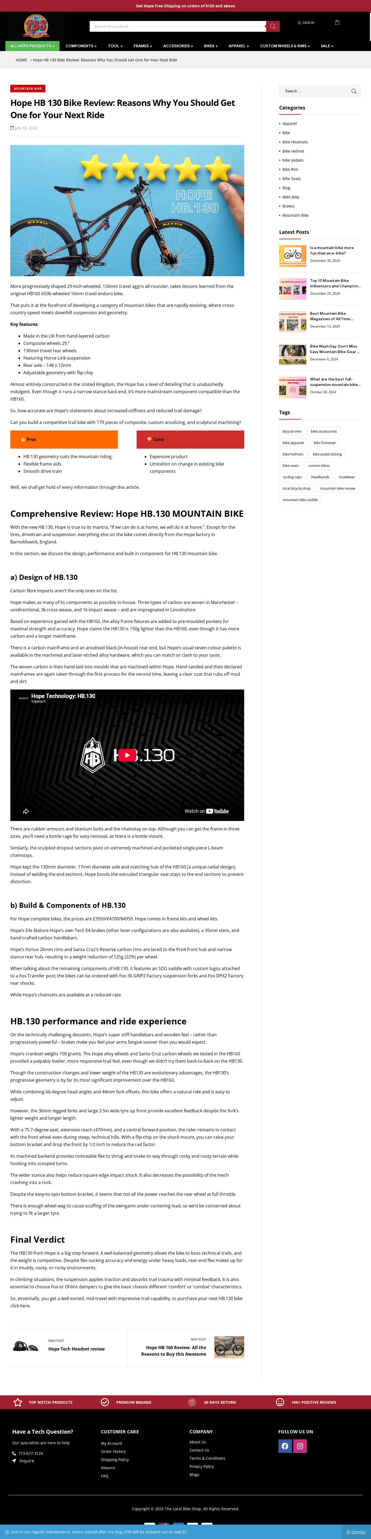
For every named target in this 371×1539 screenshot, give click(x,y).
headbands (320, 476)
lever (125, 930)
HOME (21, 59)
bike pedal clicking (327, 454)
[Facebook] (285, 1446)
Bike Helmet (293, 151)
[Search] (273, 26)
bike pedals (292, 160)
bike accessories (324, 431)
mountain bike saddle (300, 499)
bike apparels (293, 442)
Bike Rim (290, 169)
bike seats (291, 465)
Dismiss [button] (358, 1531)
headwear (347, 476)
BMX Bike (290, 197)
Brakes (288, 206)
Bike (286, 132)
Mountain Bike (28, 88)
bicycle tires (292, 431)
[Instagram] (300, 1446)
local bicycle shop (297, 488)
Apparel (289, 123)
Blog (286, 187)
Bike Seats (291, 178)
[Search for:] (320, 90)
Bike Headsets (295, 141)
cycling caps (292, 476)
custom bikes (319, 465)
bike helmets (293, 454)
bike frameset (325, 442)
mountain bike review (337, 488)
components (163, 471)
